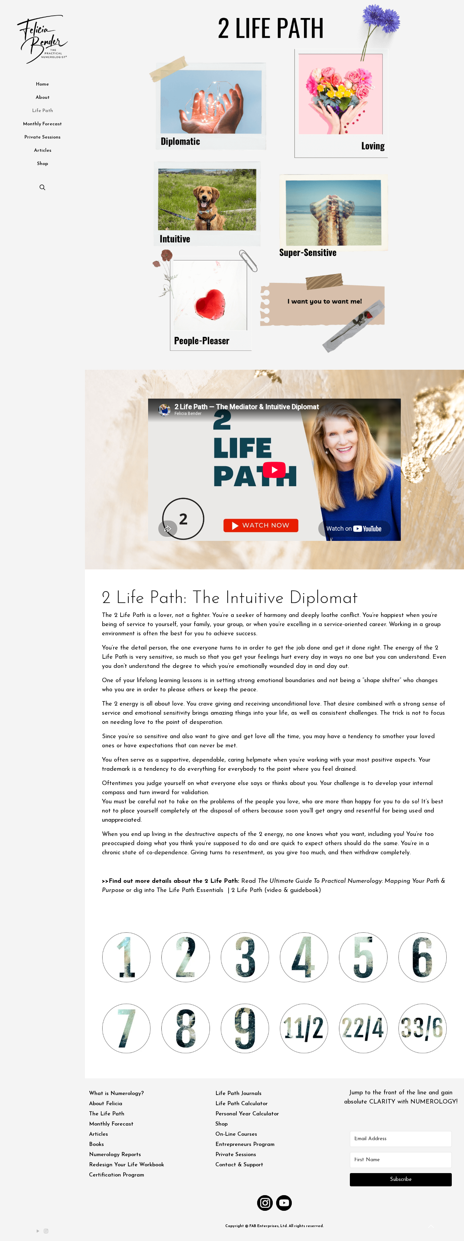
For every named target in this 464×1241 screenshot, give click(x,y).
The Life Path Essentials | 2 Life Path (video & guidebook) (239, 891)
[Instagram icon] (46, 1231)
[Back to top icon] (431, 1227)
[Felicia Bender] (42, 39)
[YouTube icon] (38, 1231)
